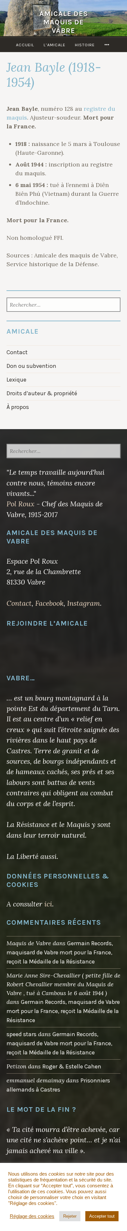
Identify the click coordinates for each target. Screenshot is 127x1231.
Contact (17, 352)
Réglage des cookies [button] (32, 1216)
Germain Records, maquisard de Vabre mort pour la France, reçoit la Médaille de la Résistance (60, 952)
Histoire (85, 44)
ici (48, 903)
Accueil (25, 44)
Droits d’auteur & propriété (42, 393)
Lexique (16, 379)
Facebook (49, 603)
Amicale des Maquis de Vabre (63, 22)
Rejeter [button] (70, 1216)
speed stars (21, 1034)
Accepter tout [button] (102, 1216)
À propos (18, 407)
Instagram (83, 603)
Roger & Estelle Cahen (71, 1066)
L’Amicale (54, 44)
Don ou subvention (31, 365)
